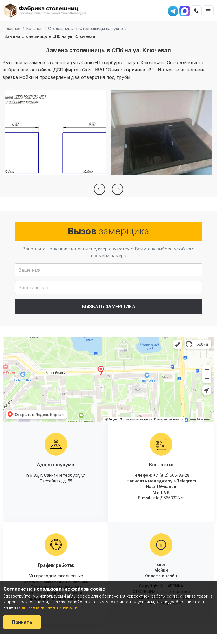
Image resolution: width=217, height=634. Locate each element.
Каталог (34, 28)
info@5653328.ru (169, 497)
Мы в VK (161, 492)
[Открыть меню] (208, 10)
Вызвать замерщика (108, 306)
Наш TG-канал (161, 486)
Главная (12, 28)
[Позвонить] (196, 10)
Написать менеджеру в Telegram (161, 480)
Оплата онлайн (161, 575)
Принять (22, 622)
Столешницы (60, 28)
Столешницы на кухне (101, 28)
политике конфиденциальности (47, 607)
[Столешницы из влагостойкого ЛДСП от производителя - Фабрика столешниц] (45, 10)
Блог (161, 564)
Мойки (161, 570)
